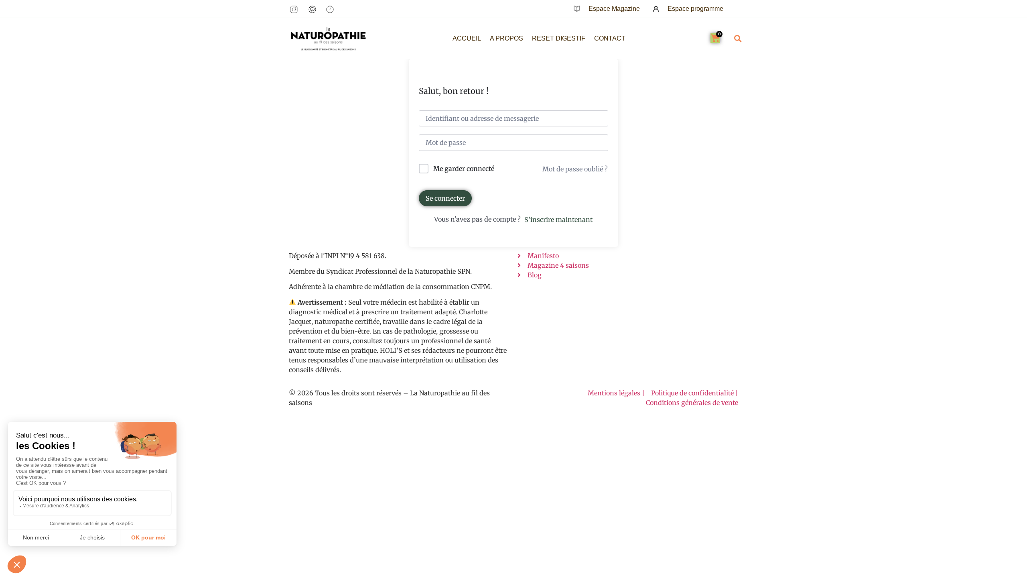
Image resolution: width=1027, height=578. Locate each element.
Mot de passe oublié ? (575, 169)
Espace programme (695, 8)
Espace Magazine (614, 8)
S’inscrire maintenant (558, 220)
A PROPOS (506, 38)
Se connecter (445, 198)
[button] (737, 38)
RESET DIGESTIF (558, 38)
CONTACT (609, 38)
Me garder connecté (463, 169)
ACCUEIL (467, 38)
